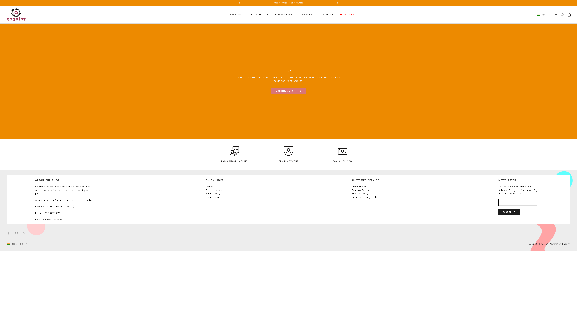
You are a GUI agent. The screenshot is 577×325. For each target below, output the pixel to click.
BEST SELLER (327, 14)
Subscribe (509, 212)
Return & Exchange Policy (365, 197)
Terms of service (214, 190)
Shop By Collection (258, 14)
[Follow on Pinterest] (24, 233)
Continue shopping (288, 91)
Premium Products (285, 14)
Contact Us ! (212, 197)
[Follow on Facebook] (8, 233)
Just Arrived (307, 14)
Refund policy (213, 193)
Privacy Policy (359, 186)
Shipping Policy (360, 193)
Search (209, 186)
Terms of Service (361, 190)
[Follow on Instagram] (16, 233)
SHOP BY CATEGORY (231, 14)
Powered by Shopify (559, 244)
